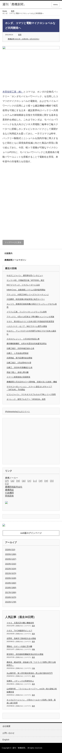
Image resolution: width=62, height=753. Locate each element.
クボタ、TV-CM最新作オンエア (19, 631)
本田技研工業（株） (12, 91)
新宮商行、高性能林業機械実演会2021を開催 (25, 654)
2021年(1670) (10, 573)
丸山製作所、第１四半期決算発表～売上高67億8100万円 (30, 673)
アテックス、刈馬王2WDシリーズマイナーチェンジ (28, 295)
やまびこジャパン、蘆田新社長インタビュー (25, 275)
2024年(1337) (10, 559)
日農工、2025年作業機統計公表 (19, 367)
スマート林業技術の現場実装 (18, 377)
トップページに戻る (13, 242)
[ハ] (35, 481)
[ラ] (52, 481)
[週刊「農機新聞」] (14, 4)
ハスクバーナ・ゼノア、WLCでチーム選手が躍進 (27, 326)
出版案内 (8, 253)
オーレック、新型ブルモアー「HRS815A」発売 (26, 399)
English (5, 740)
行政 (33, 668)
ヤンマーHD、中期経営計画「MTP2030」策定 (25, 280)
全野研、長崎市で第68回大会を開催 (21, 638)
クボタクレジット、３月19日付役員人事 (23, 339)
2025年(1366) (10, 554)
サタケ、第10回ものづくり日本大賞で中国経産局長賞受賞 (30, 321)
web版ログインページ (31, 533)
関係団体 (9, 496)
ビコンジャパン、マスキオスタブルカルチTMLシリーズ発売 (31, 394)
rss (47, 4)
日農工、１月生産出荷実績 (17, 353)
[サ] (18, 481)
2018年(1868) (10, 588)
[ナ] (29, 481)
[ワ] (7, 484)
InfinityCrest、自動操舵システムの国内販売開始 (26, 290)
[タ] (23, 481)
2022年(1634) (10, 569)
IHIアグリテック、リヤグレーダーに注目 (23, 285)
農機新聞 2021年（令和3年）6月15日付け (23, 39)
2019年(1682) (10, 583)
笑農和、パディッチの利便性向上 (20, 681)
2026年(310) (10, 550)
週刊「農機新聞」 (19, 748)
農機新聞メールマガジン (15, 260)
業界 (12, 11)
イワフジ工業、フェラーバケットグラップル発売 (27, 312)
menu (55, 4)
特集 (33, 649)
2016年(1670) (10, 597)
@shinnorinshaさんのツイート (17, 411)
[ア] (7, 481)
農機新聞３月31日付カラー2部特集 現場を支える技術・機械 (32, 382)
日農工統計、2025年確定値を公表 (20, 348)
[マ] (40, 481)
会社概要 (6, 726)
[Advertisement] (31, 201)
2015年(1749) (10, 602)
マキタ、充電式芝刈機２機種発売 (20, 623)
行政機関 (9, 493)
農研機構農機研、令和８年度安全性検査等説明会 (27, 344)
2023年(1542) (10, 564)
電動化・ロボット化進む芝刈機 (19, 646)
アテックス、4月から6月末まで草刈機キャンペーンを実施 (30, 317)
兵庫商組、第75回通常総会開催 (19, 358)
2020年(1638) (10, 578)
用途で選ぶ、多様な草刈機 (17, 372)
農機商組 (9, 490)
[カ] (12, 481)
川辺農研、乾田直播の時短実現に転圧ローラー (26, 299)
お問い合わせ (8, 733)
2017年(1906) (10, 592)
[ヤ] (46, 481)
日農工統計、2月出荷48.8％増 (19, 363)
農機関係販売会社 (13, 487)
